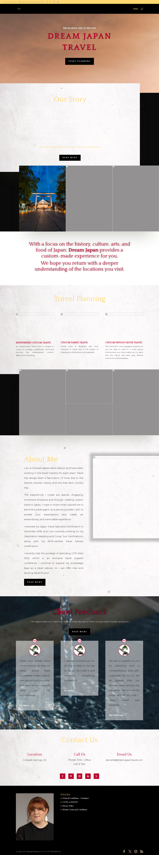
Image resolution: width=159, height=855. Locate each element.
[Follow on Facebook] (62, 776)
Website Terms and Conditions (74, 809)
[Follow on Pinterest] (71, 776)
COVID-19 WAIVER (70, 802)
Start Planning (79, 61)
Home (135, 9)
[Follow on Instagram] (79, 776)
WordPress (56, 851)
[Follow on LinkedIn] (88, 776)
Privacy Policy (68, 806)
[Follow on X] (96, 776)
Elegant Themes (33, 851)
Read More (69, 158)
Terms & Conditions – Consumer (75, 798)
